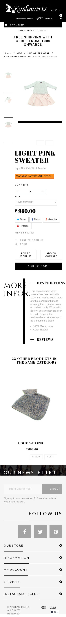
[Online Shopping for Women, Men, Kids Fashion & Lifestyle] (27, 8)
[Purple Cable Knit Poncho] (32, 405)
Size (18, 196)
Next (50, 457)
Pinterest (24, 226)
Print (23, 244)
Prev (37, 457)
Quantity (22, 185)
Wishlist (48, 18)
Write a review (24, 232)
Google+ (52, 219)
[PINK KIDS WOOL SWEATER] (8, 75)
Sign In (38, 18)
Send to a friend (31, 240)
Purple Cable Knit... (32, 443)
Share (36, 219)
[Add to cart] (10, 376)
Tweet (22, 219)
